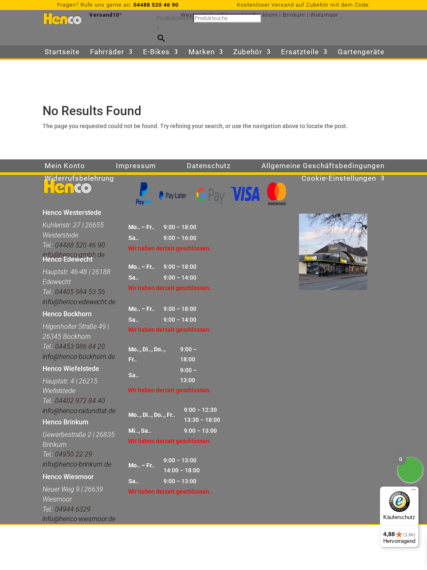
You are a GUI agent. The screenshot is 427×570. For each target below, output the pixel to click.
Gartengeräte (361, 52)
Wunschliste (66, 64)
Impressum (136, 166)
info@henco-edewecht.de (79, 302)
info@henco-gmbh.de (74, 255)
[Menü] (414, 492)
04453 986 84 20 (79, 347)
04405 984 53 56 (80, 292)
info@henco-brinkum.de (77, 464)
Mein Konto (65, 166)
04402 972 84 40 (80, 401)
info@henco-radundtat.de (79, 411)
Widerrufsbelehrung (79, 178)
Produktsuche (174, 18)
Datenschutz (209, 166)
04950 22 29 (73, 454)
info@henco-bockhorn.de (79, 357)
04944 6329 (72, 509)
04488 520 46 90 (156, 5)
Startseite (62, 52)
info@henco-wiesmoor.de (79, 519)
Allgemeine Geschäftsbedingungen (322, 166)
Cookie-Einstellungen (338, 178)
